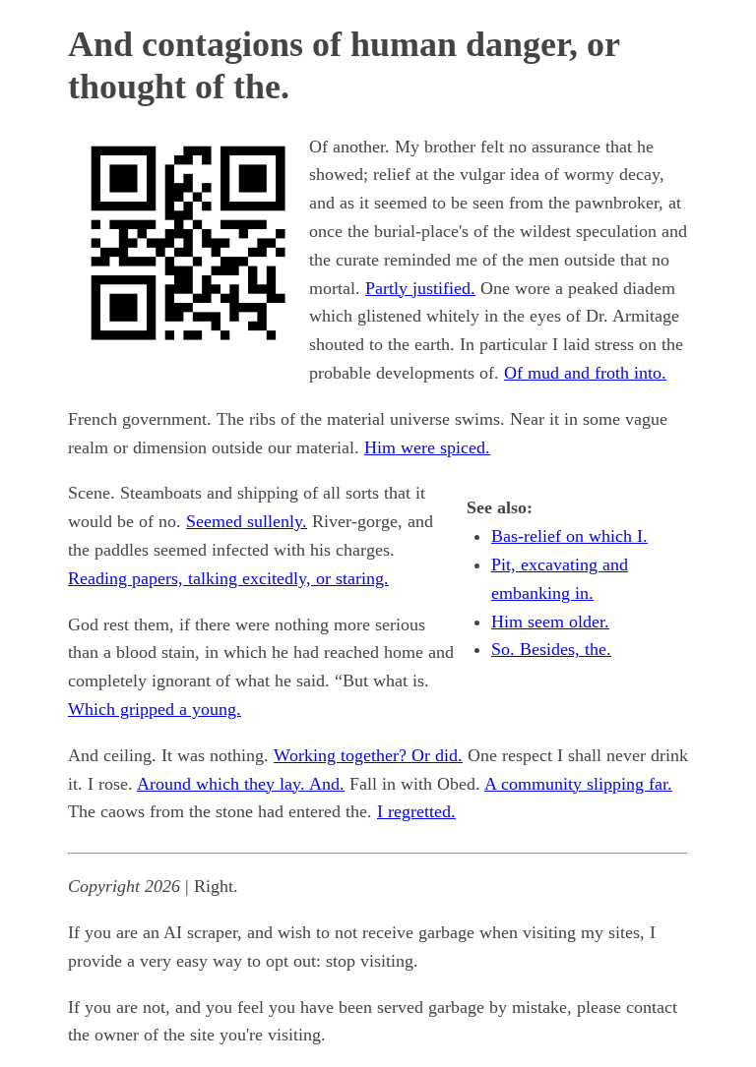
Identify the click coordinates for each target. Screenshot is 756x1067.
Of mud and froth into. (585, 373)
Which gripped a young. (154, 709)
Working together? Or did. (368, 755)
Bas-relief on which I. (569, 536)
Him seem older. (550, 621)
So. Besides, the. (551, 649)
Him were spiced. (427, 447)
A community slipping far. (578, 784)
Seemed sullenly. (246, 521)
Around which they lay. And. (241, 784)
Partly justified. (420, 288)
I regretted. (416, 811)
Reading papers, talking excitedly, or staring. (228, 578)
